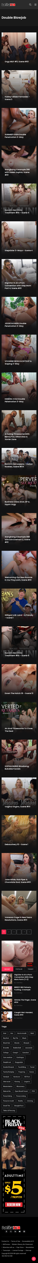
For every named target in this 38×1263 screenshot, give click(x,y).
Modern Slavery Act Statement (22, 1244)
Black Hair (6, 1043)
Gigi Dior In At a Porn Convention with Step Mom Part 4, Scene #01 (18, 286)
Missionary (20, 1086)
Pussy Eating (7, 1096)
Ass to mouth (21, 1033)
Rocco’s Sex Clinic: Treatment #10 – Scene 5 (17, 654)
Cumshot (25, 1052)
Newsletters (30, 1247)
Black (24, 1038)
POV (33, 1091)
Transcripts (6, 1250)
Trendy (30, 969)
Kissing (17, 1081)
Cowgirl (15, 1052)
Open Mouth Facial (21, 1091)
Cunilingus (20, 1057)
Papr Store (20, 1247)
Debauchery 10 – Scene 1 (16, 844)
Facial (32, 1067)
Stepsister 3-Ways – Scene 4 (19, 250)
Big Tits (15, 1038)
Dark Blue (19, 983)
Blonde (16, 1043)
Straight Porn (18, 1106)
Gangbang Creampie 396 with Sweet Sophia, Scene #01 (17, 172)
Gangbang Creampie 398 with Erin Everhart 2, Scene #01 (17, 539)
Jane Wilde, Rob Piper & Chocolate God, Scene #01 (18, 880)
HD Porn (27, 1077)
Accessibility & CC (28, 1241)
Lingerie (27, 1081)
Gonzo (31, 1072)
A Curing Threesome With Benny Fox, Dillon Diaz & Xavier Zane (17, 437)
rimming (30, 1101)
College (6, 1052)
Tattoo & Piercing (9, 1110)
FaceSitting (22, 1067)
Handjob (6, 1077)
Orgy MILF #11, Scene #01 (17, 61)
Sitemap (28, 1250)
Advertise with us (8, 1247)
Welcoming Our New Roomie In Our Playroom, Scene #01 (18, 578)
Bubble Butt (17, 1048)
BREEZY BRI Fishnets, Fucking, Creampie (22, 988)
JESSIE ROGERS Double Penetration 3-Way (15, 324)
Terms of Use (15, 1241)
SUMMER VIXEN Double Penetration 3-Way (15, 135)
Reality (20, 1101)
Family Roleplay (8, 1072)
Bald (32, 1033)
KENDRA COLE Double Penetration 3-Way (15, 400)
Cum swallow (7, 1057)
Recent (7, 969)
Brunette (6, 1048)
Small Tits (6, 1106)
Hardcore (16, 1077)
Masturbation (7, 1086)
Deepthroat (7, 1062)
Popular (19, 969)
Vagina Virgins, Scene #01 (17, 806)
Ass (11, 1033)
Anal (4, 1033)
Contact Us (5, 1241)
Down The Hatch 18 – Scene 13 (19, 693)
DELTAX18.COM (7, 1256)
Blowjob (26, 1043)
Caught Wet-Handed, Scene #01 (23, 1013)
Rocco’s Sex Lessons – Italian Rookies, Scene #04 (19, 465)
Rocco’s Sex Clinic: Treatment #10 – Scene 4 (17, 211)
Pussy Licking (21, 1096)
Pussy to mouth (8, 1101)
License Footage (17, 1250)
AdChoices (6, 1244)
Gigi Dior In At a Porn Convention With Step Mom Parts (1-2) (23, 977)
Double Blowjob (8, 1067)
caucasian (28, 1048)
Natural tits (7, 1091)
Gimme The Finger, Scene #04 (25, 1001)
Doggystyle (19, 1062)
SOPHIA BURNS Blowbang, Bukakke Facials (17, 767)
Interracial (6, 1081)
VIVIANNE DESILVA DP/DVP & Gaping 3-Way (18, 362)
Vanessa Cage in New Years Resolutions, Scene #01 (18, 918)
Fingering (21, 1072)
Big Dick (6, 1038)
